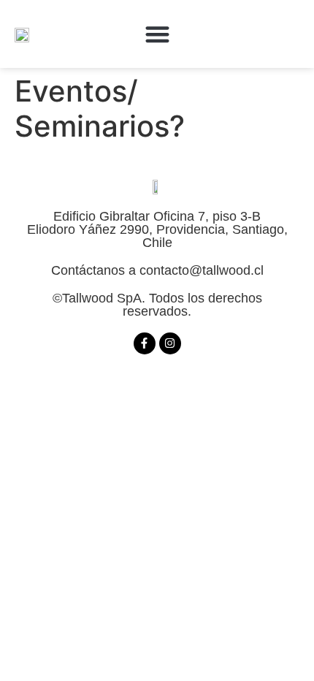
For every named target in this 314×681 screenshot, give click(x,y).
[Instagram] (170, 343)
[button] (157, 34)
